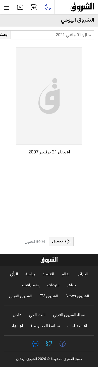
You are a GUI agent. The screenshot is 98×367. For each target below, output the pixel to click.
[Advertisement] (49, 198)
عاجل (17, 315)
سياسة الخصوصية (45, 326)
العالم (66, 274)
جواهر (71, 285)
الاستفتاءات (77, 326)
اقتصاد (48, 274)
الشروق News (77, 296)
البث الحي (37, 315)
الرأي (14, 274)
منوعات (53, 285)
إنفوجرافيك (30, 285)
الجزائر (83, 274)
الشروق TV (49, 296)
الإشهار (17, 326)
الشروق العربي (20, 296)
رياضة (30, 274)
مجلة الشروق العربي (69, 315)
